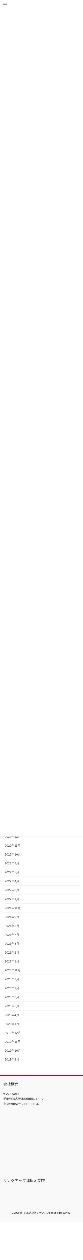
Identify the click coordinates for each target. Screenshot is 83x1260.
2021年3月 (12, 943)
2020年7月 (12, 988)
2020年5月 (12, 1006)
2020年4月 (12, 1015)
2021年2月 (12, 952)
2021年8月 (12, 926)
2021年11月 (12, 908)
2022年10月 (13, 854)
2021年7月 (12, 934)
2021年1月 (12, 961)
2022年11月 (12, 845)
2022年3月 (12, 890)
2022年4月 (12, 881)
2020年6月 (12, 997)
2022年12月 (13, 836)
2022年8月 (12, 863)
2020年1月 (12, 1024)
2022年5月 (12, 872)
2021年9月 (12, 917)
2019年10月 (13, 1050)
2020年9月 (12, 979)
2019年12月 (13, 1032)
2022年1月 (12, 899)
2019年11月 (12, 1041)
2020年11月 (12, 970)
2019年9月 (12, 1059)
